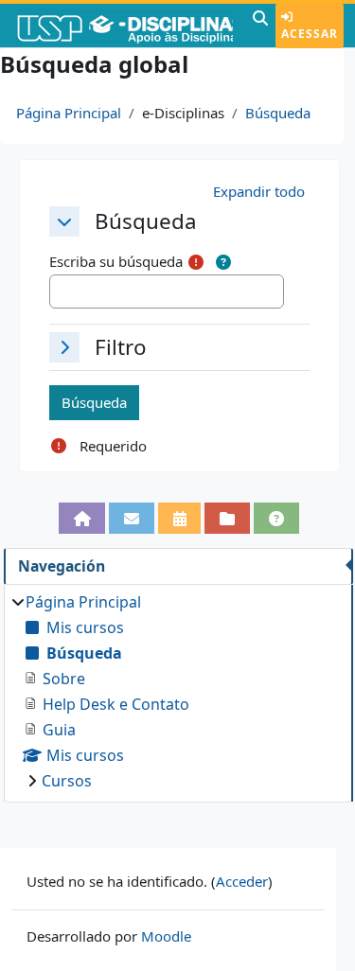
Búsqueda (278, 112)
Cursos (67, 780)
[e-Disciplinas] (124, 26)
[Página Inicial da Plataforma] (82, 518)
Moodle (166, 936)
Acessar (309, 34)
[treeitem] (178, 691)
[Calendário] (180, 518)
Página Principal (68, 112)
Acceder (242, 881)
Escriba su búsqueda (116, 261)
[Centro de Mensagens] (131, 518)
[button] (260, 25)
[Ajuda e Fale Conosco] (276, 518)
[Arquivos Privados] (227, 518)
